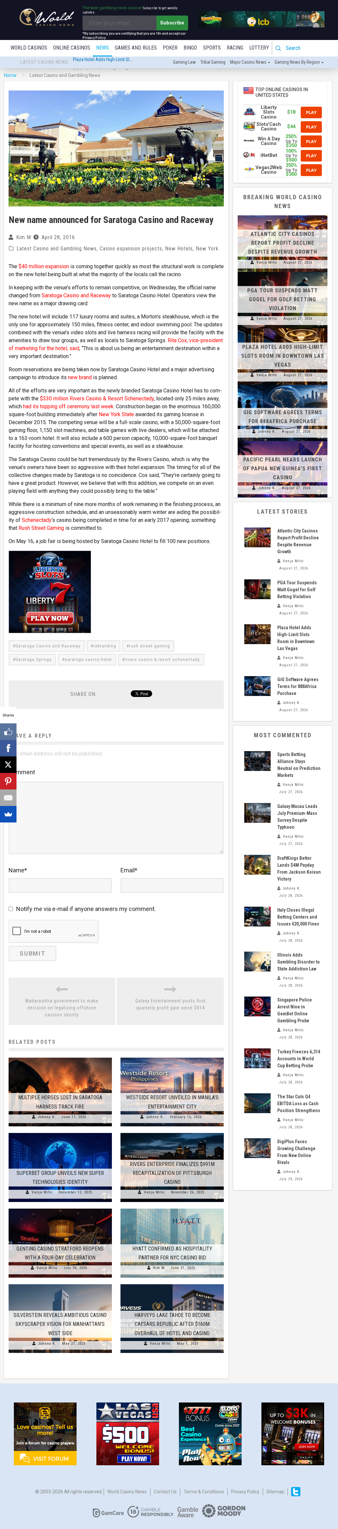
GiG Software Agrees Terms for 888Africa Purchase (121, 62)
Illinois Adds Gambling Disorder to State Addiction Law (298, 961)
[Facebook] (8, 748)
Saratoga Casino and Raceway (76, 295)
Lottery (259, 48)
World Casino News (127, 1491)
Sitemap (275, 1491)
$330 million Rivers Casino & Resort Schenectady (97, 398)
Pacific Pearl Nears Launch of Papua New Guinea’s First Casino (282, 468)
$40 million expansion (43, 266)
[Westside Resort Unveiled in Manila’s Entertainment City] (172, 1057)
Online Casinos (71, 48)
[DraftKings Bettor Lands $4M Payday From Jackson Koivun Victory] (257, 865)
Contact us (165, 1491)
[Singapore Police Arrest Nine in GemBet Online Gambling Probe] (257, 1006)
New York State (116, 414)
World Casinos (29, 48)
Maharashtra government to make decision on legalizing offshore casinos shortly (61, 1007)
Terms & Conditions (204, 1491)
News (102, 48)
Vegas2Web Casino (268, 170)
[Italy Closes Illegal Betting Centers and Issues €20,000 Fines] (257, 917)
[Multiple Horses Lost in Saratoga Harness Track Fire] (60, 1057)
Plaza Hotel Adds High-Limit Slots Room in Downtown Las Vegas (282, 356)
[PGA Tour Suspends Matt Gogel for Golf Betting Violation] (282, 271)
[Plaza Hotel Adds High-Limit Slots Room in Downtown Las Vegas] (282, 328)
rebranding (104, 646)
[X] (8, 764)
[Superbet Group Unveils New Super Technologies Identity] (60, 1133)
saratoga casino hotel (88, 659)
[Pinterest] (8, 781)
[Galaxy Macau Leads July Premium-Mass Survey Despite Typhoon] (257, 813)
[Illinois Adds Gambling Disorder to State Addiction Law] (257, 961)
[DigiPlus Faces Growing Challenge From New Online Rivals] (257, 1148)
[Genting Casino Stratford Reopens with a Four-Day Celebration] (60, 1208)
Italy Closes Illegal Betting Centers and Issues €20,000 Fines (298, 917)
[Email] (8, 797)
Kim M (23, 237)
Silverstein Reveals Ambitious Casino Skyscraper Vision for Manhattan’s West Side (60, 1324)
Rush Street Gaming (41, 528)
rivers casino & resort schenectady (162, 659)
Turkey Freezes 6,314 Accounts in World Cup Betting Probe (298, 1058)
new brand (80, 377)
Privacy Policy (245, 1491)
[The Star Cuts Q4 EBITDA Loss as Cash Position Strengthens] (257, 1103)
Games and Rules (136, 48)
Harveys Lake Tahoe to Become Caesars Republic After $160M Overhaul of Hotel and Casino (172, 1324)
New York (207, 248)
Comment (22, 772)
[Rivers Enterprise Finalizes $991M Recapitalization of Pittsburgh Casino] (172, 1133)
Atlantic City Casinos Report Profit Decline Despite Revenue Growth (282, 243)
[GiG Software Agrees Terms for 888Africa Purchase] (282, 384)
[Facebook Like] (8, 731)
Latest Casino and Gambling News (57, 248)
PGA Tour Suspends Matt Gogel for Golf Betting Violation (282, 299)
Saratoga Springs (34, 659)
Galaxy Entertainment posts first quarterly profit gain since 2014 (170, 1004)
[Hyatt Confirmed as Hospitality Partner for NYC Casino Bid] (172, 1208)
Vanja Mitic (42, 1192)
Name (18, 870)
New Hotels (179, 248)
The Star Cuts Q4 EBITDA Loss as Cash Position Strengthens (298, 1103)
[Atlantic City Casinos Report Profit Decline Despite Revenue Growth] (282, 215)
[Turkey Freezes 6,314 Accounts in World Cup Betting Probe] (257, 1058)
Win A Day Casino (269, 141)
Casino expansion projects (131, 248)
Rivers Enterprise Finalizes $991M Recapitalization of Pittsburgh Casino (172, 1173)
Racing (235, 48)
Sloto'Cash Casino (268, 127)
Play (311, 112)
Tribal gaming (212, 62)
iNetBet (268, 155)
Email (128, 870)
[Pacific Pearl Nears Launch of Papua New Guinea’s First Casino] (282, 441)
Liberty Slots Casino (269, 112)
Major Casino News (248, 62)
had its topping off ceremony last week (68, 406)
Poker (170, 48)
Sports (212, 48)
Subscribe (172, 23)
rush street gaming (149, 646)
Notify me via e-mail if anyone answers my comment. (86, 908)
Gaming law (184, 62)
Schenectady (36, 520)
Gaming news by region (297, 62)
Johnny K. (47, 1117)
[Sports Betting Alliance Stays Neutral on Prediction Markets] (257, 761)
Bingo (190, 48)
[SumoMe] (8, 814)
